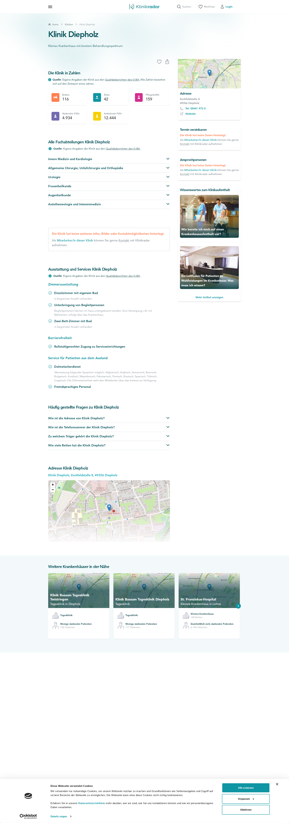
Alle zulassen (246, 787)
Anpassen (244, 798)
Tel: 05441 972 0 (195, 108)
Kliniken (69, 24)
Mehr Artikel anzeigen (209, 297)
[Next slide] (238, 606)
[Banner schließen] (277, 784)
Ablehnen (246, 809)
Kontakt (123, 240)
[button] (52, 484)
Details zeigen (59, 816)
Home (55, 24)
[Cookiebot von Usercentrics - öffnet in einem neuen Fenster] (28, 816)
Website (190, 113)
